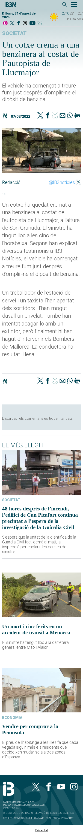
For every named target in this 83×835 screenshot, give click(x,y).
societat (14, 33)
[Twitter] (40, 116)
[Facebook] (18, 23)
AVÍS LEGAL (45, 818)
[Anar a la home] (5, 23)
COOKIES (7, 818)
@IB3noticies (62, 182)
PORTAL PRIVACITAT (63, 818)
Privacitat (41, 830)
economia (12, 717)
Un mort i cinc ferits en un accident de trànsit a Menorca (36, 629)
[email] (62, 116)
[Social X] (12, 23)
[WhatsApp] (70, 116)
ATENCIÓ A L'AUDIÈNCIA (26, 818)
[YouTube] (32, 23)
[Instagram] (25, 23)
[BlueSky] (41, 23)
